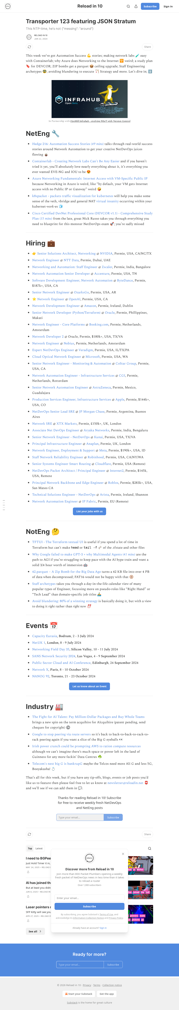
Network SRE (42, 423)
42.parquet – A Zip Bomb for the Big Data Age (66, 571)
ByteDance (125, 280)
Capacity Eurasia (44, 636)
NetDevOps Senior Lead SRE (53, 411)
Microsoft (92, 356)
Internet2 (117, 470)
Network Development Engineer (56, 305)
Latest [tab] (39, 848)
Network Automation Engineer (55, 501)
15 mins (46, 218)
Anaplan (92, 443)
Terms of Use (106, 914)
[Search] (128, 6)
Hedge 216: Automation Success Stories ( (62, 144)
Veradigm (85, 350)
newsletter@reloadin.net (125, 783)
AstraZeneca (101, 387)
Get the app (107, 993)
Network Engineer (45, 260)
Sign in (168, 6)
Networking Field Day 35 (50, 649)
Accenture (101, 273)
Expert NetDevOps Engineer (53, 350)
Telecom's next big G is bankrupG (57, 763)
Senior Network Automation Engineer (60, 387)
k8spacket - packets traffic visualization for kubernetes (72, 196)
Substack (72, 1002)
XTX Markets (66, 423)
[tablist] (35, 848)
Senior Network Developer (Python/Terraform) (66, 312)
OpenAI (74, 299)
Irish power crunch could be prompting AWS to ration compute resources (86, 746)
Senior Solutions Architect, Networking (66, 253)
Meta (103, 450)
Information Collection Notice (88, 917)
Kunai (98, 437)
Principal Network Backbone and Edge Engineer (68, 482)
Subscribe (150, 6)
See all (33, 931)
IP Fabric (89, 501)
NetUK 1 (38, 642)
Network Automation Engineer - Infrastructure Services (73, 375)
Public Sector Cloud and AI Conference (61, 662)
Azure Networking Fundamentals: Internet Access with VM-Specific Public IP (90, 178)
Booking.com (98, 324)
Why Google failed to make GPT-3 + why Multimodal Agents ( (78, 554)
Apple (119, 399)
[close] (123, 854)
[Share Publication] (136, 6)
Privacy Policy (116, 917)
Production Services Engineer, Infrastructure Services (71, 399)
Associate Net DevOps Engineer (55, 430)
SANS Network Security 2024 (53, 656)
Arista (104, 494)
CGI (122, 375)
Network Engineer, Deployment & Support (63, 450)
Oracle (110, 312)
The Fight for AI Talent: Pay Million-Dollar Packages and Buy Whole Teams (88, 716)
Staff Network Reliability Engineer (57, 457)
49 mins (97, 144)
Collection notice (112, 985)
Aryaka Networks (96, 430)
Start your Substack (80, 993)
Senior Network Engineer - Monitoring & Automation (71, 363)
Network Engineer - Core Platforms (58, 324)
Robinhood (96, 457)
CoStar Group (126, 363)
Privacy (87, 985)
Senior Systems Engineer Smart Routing (61, 463)
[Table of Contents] (3, 505)
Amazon (90, 305)
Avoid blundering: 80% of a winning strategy (65, 601)
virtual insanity (107, 201)
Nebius (69, 343)
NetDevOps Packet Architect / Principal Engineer (68, 470)
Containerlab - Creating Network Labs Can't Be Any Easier (76, 161)
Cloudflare (103, 463)
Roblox (113, 482)
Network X (40, 669)
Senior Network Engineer (51, 292)
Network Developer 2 (48, 336)
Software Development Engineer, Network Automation (72, 280)
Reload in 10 (40, 35)
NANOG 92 (40, 676)
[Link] (21, 133)
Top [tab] (30, 848)
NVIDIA (106, 253)
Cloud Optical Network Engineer (56, 356)
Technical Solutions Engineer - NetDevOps (63, 494)
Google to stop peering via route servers (61, 734)
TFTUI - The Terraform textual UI (57, 542)
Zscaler (107, 267)
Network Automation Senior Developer (61, 273)
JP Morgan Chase (92, 411)
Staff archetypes (44, 583)
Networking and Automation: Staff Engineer (64, 267)
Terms (96, 985)
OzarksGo (81, 292)
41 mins (129, 554)
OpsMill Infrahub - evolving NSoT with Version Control (100, 121)
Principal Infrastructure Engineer (57, 443)
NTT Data (71, 260)
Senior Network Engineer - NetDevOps (61, 437)
